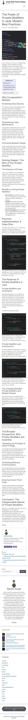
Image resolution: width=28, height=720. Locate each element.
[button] (25, 236)
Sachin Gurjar (14, 27)
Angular (4, 660)
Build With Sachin (13, 716)
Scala (3, 696)
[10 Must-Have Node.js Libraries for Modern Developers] (3, 634)
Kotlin (3, 685)
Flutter (3, 671)
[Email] (16, 547)
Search (4, 569)
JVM (13, 554)
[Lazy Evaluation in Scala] (3, 637)
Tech (3, 700)
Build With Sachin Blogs (15, 2)
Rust (3, 694)
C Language (5, 665)
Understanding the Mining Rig (12, 642)
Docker (4, 669)
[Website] (14, 547)
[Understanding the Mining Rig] (3, 643)
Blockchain (5, 663)
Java (4, 552)
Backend (5, 554)
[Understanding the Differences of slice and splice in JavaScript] (3, 640)
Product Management (7, 687)
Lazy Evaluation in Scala (11, 636)
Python (4, 689)
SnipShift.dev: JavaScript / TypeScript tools (14, 708)
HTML (3, 678)
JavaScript (4, 682)
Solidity (4, 698)
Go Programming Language (9, 676)
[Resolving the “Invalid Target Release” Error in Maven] (3, 649)
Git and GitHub (6, 674)
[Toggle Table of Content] (16, 93)
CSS (3, 667)
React (3, 691)
